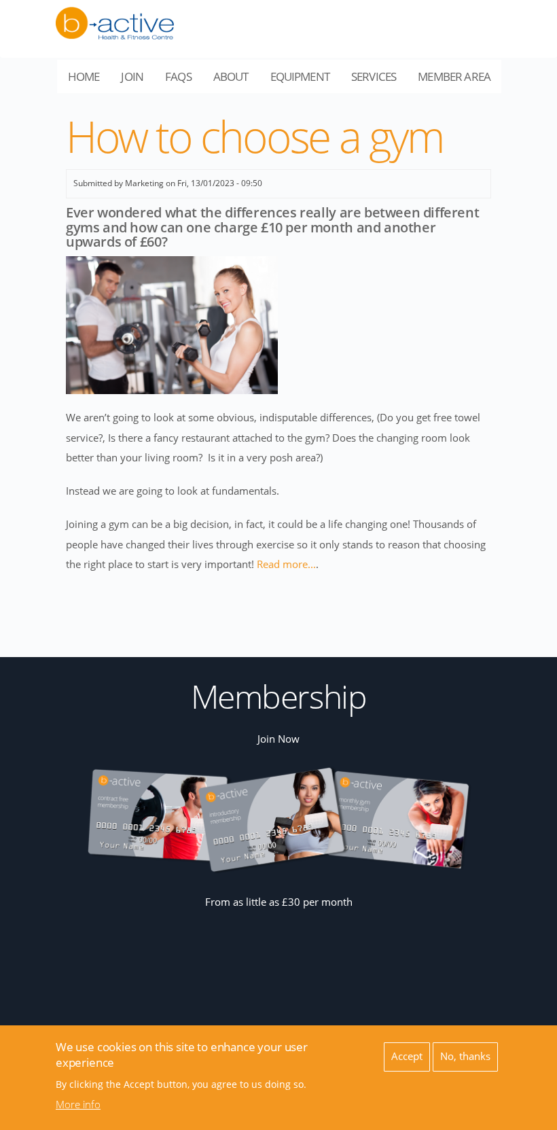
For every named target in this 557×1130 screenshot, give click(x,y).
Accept (407, 1056)
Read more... (286, 564)
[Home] (115, 15)
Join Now (278, 739)
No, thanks (465, 1056)
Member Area (459, 81)
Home (84, 76)
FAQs (178, 76)
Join (132, 76)
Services (379, 81)
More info (78, 1104)
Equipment (305, 81)
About (236, 81)
